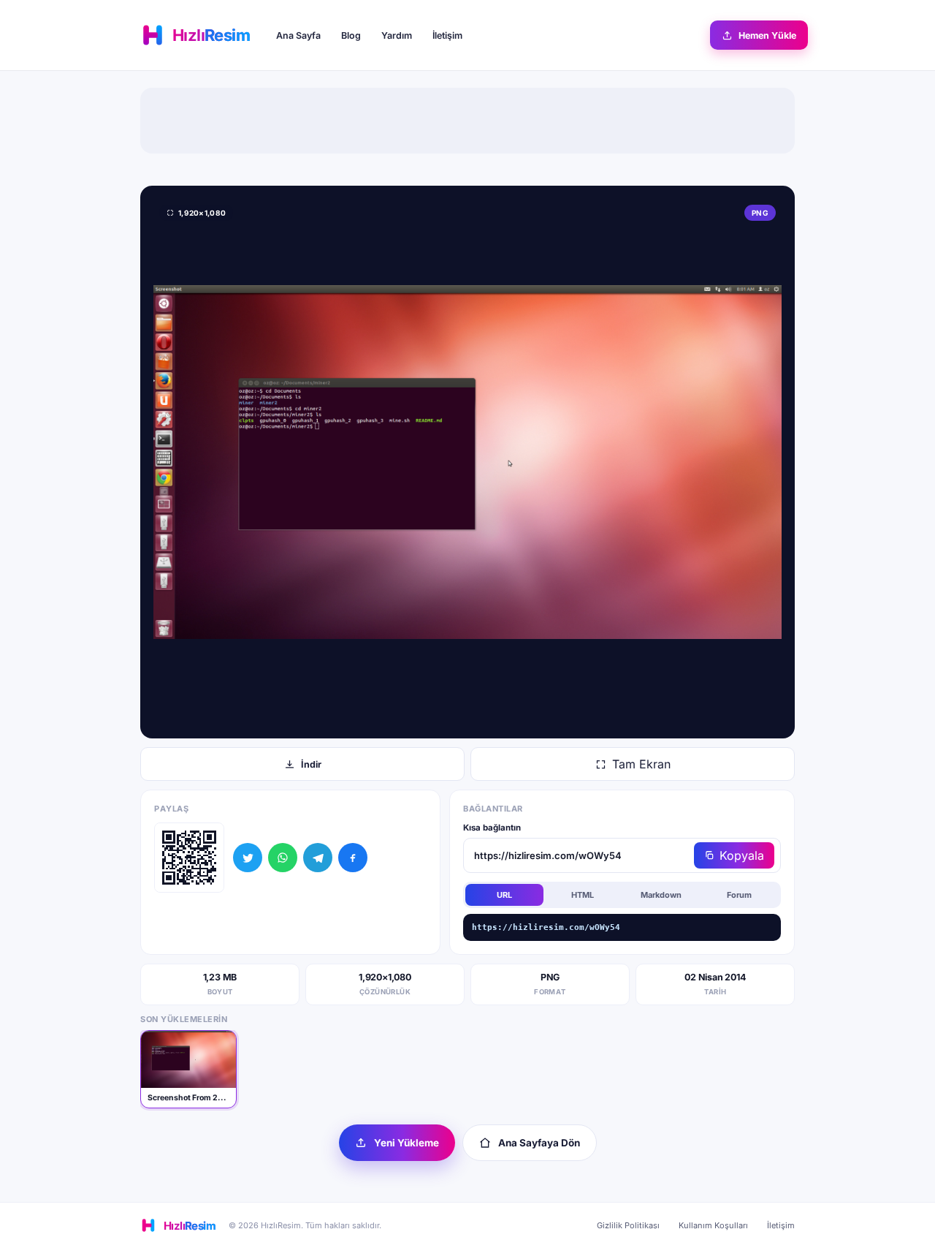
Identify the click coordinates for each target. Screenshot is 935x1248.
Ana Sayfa (298, 35)
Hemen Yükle (767, 35)
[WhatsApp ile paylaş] (282, 857)
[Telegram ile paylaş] (317, 857)
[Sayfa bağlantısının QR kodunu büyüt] (189, 857)
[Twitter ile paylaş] (247, 857)
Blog (351, 35)
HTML (582, 895)
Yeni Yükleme (406, 1143)
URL (504, 895)
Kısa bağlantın (492, 827)
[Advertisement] (467, 121)
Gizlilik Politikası (628, 1225)
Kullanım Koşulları (713, 1225)
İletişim (447, 35)
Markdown (661, 895)
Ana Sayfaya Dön (539, 1143)
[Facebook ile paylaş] (352, 857)
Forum (739, 895)
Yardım (396, 35)
